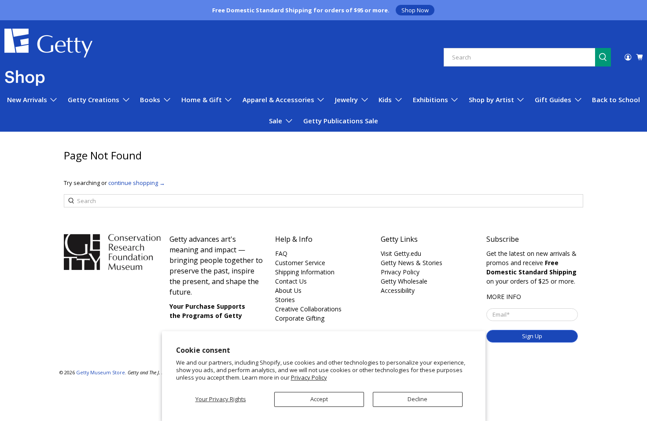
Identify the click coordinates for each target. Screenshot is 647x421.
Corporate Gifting (299, 318)
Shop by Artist (491, 99)
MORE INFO (503, 296)
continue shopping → (136, 183)
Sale (275, 120)
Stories (285, 299)
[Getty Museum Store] (48, 57)
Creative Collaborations (308, 309)
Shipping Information (305, 272)
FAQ (281, 253)
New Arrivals (27, 99)
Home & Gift (201, 99)
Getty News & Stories (411, 263)
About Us (288, 290)
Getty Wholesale (404, 281)
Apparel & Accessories (278, 99)
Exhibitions (430, 99)
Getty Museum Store (100, 372)
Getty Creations (93, 99)
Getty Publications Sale (340, 120)
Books (150, 99)
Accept (319, 399)
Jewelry (346, 99)
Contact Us (291, 281)
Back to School (616, 99)
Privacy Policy (309, 377)
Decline (417, 399)
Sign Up (532, 336)
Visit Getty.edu (401, 253)
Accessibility (398, 290)
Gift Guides (553, 99)
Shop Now (415, 10)
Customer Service (300, 263)
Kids (385, 99)
